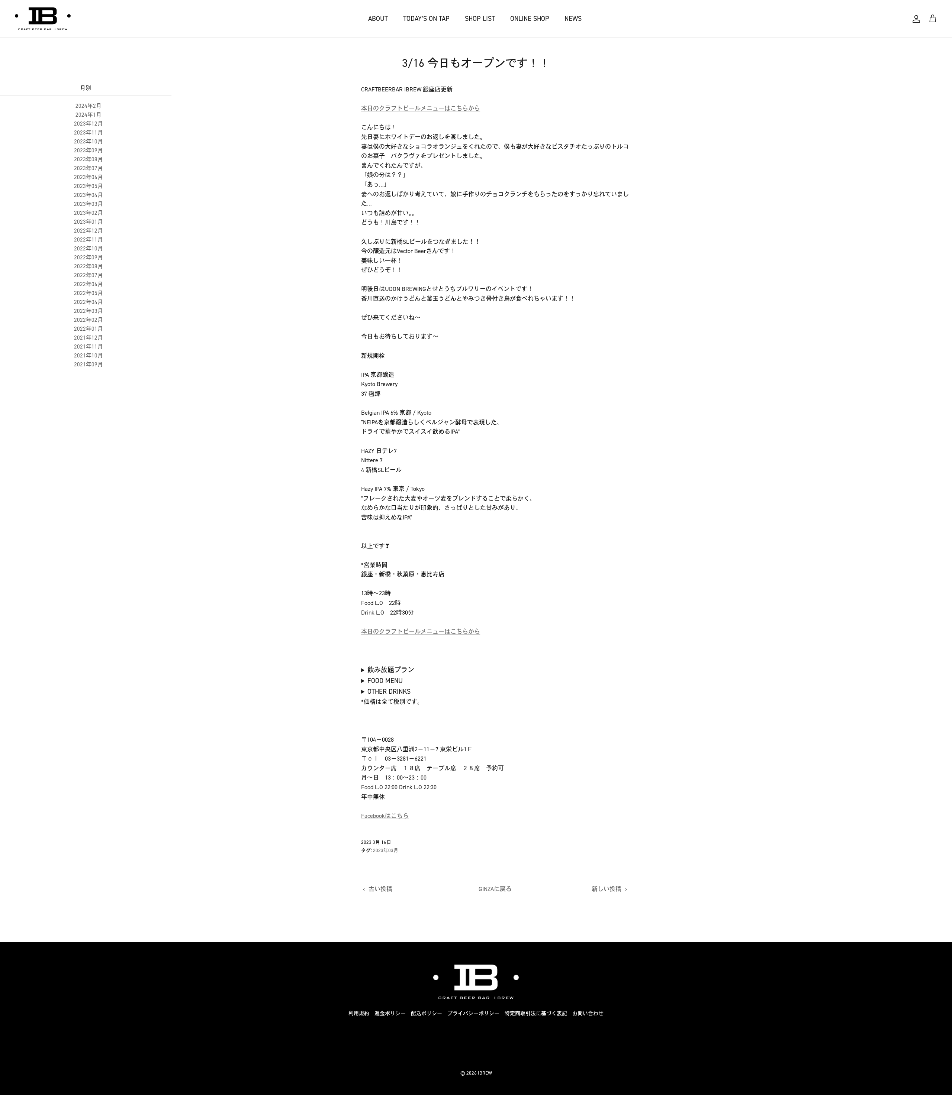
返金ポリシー (390, 1013)
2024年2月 (88, 106)
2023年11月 (88, 132)
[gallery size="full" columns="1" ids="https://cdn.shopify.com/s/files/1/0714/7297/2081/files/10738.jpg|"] (492, 670)
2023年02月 (88, 213)
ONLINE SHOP (529, 18)
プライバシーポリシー (473, 1013)
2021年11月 (88, 346)
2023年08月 (88, 159)
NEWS (573, 18)
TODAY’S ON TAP (426, 18)
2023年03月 (88, 204)
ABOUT (378, 18)
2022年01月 (88, 329)
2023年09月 (88, 150)
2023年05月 (88, 186)
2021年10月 (88, 355)
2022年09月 (88, 257)
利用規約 (358, 1013)
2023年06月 (88, 177)
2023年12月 (88, 123)
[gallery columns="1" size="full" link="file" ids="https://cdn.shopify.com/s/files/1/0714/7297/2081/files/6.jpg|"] (447, 692)
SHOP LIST (480, 18)
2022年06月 (88, 284)
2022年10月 (88, 248)
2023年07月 (88, 168)
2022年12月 (88, 230)
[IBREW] (43, 18)
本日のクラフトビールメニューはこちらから (420, 108)
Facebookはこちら (385, 816)
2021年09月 (88, 364)
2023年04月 (88, 195)
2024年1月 (88, 115)
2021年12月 (88, 337)
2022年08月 (88, 266)
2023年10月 (88, 141)
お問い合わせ (588, 1013)
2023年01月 (88, 222)
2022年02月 (88, 320)
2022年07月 (88, 275)
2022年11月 (88, 239)
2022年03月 (88, 311)
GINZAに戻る (495, 889)
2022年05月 (88, 293)
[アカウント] (916, 18)
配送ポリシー (426, 1013)
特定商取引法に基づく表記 (536, 1013)
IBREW (485, 1073)
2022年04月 (88, 302)
